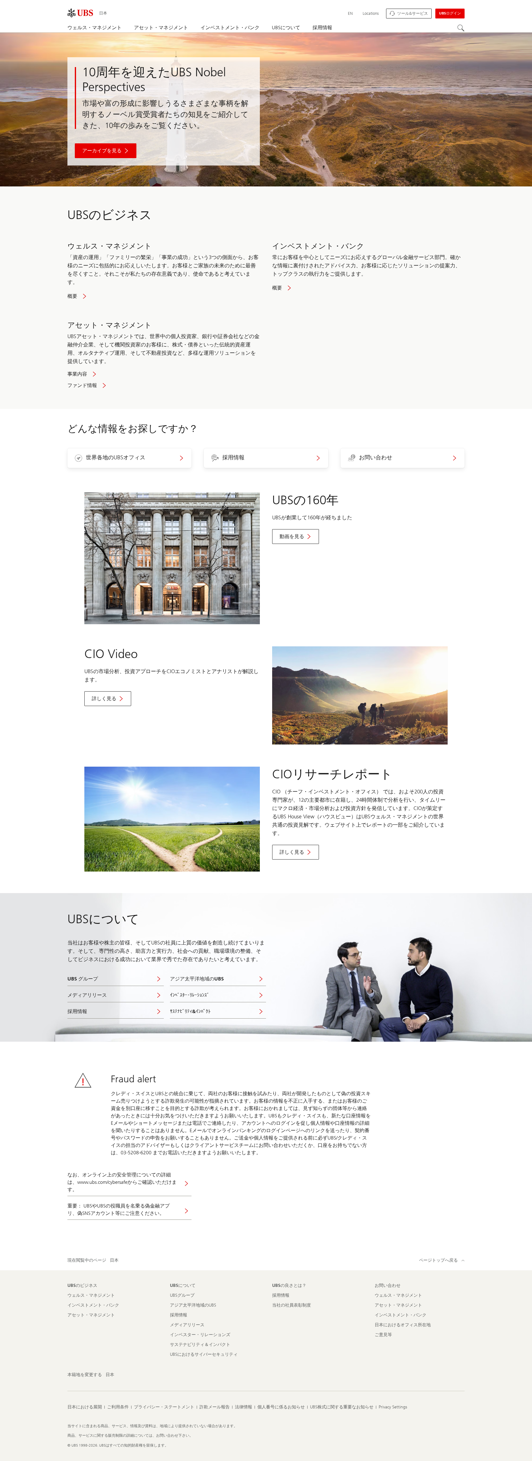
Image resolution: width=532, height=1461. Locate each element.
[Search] (461, 28)
